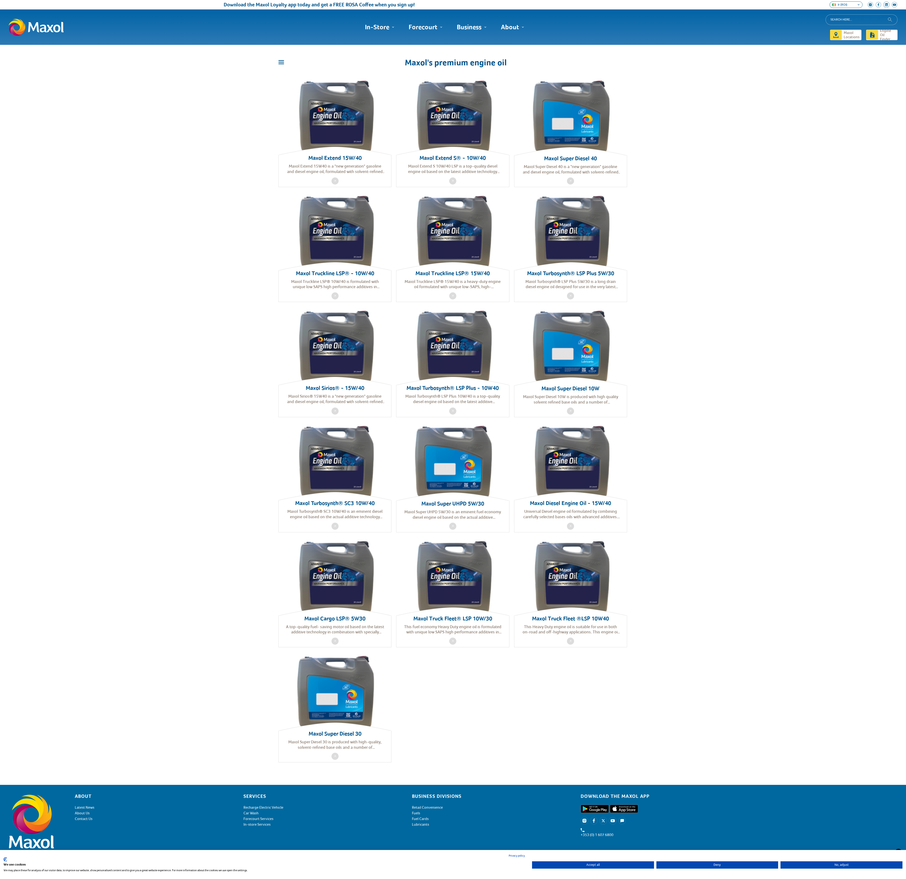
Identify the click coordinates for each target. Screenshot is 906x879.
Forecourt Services (258, 819)
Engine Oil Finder (885, 35)
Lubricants (420, 824)
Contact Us (83, 819)
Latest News (84, 807)
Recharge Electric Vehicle (263, 807)
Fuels (416, 813)
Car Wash (251, 813)
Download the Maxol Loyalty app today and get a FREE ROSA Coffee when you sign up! (273, 5)
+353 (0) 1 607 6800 (597, 835)
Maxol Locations (852, 35)
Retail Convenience (427, 807)
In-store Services (257, 824)
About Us (82, 813)
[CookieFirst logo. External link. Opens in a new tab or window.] (5, 859)
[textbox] (739, 796)
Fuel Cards (420, 819)
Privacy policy (517, 855)
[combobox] (862, 19)
